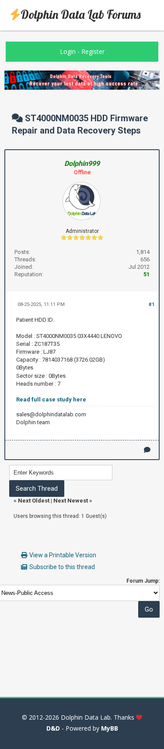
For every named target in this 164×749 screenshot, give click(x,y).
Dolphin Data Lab (86, 717)
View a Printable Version (62, 555)
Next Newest (70, 500)
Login (68, 51)
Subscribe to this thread (62, 566)
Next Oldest (33, 500)
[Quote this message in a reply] (147, 449)
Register (93, 51)
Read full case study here (51, 399)
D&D (53, 728)
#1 (151, 304)
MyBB (109, 728)
